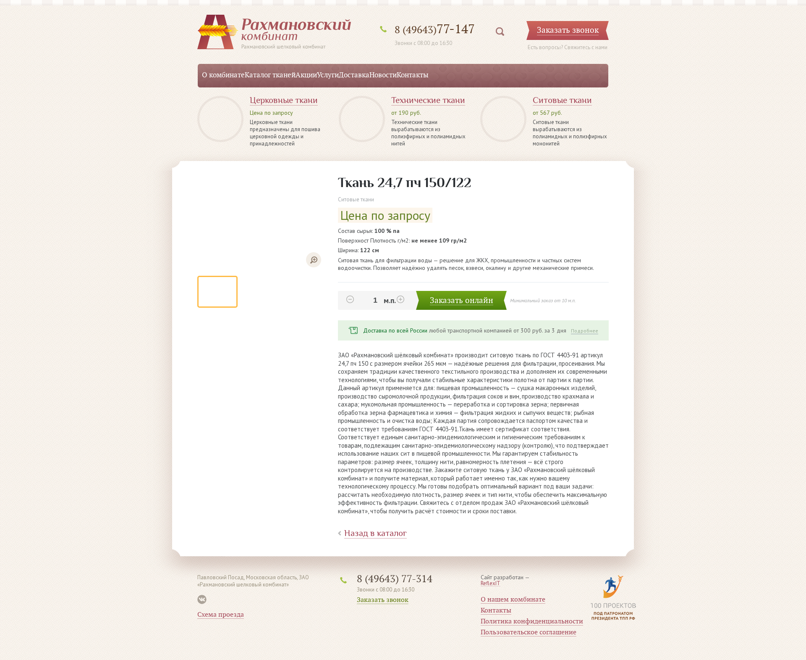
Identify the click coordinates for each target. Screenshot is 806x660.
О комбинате (223, 75)
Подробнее (584, 330)
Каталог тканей (270, 75)
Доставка (354, 75)
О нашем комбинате (513, 599)
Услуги (328, 75)
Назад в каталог (375, 533)
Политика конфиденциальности (532, 621)
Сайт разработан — (505, 580)
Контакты (413, 75)
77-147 (435, 29)
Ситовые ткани (562, 100)
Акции (306, 75)
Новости (383, 75)
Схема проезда (220, 614)
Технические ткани (428, 100)
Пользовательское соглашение (528, 632)
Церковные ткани (284, 100)
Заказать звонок (382, 600)
